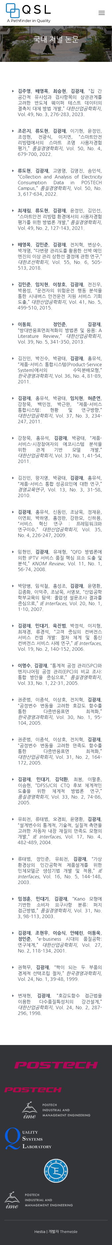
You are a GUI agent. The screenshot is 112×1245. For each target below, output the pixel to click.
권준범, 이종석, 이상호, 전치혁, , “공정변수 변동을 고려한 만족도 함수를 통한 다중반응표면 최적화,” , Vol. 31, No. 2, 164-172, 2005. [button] (60, 751)
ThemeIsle (69, 1232)
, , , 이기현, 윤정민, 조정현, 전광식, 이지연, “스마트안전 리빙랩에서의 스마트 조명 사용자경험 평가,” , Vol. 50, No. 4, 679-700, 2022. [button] (60, 142)
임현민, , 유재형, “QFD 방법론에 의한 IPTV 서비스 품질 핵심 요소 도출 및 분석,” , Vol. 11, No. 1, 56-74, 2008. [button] (60, 561)
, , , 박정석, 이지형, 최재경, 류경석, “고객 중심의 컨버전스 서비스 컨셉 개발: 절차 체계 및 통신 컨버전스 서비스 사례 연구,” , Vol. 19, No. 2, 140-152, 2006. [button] (60, 637)
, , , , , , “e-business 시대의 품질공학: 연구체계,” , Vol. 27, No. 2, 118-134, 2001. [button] (60, 942)
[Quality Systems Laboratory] (30, 13)
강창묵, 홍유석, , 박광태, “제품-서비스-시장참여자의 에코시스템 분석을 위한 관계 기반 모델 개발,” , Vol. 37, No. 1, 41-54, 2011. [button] (60, 450)
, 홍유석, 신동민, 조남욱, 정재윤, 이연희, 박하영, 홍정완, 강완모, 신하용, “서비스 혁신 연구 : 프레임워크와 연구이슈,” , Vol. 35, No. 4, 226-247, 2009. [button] (60, 524)
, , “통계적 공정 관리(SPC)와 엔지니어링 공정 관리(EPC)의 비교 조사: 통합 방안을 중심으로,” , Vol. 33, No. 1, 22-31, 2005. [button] (60, 674)
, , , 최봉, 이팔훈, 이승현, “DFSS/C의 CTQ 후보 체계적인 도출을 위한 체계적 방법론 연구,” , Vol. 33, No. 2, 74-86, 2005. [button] (60, 791)
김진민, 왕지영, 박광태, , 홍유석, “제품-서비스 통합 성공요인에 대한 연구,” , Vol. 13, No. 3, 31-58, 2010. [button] (60, 487)
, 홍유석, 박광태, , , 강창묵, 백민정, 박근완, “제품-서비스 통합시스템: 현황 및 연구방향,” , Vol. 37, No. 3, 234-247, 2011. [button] (60, 410)
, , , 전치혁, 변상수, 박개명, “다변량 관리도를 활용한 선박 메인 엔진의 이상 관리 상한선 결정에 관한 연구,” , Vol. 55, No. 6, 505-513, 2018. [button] (60, 256)
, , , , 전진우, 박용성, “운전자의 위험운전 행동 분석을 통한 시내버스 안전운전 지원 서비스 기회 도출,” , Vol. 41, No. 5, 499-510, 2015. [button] (60, 296)
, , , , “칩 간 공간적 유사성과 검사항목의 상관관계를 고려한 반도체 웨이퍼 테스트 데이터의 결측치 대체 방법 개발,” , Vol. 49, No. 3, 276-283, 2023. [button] (60, 103)
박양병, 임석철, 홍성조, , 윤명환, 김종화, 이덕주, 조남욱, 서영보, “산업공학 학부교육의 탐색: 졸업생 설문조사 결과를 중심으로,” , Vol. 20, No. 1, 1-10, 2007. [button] (60, 597)
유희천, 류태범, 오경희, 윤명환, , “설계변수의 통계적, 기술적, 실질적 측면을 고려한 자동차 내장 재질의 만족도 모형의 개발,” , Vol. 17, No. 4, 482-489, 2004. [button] (60, 831)
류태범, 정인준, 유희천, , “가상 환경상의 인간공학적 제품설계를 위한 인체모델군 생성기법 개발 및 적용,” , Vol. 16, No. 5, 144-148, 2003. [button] (60, 871)
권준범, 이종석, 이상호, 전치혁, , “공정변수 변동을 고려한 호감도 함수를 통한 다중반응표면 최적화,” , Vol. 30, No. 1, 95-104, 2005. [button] (60, 711)
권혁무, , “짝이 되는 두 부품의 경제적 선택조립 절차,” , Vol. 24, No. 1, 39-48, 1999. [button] (60, 973)
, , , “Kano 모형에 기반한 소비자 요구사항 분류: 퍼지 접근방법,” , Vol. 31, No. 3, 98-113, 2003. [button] (60, 908)
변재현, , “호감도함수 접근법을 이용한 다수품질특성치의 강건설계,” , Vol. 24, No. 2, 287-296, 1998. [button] (60, 1004)
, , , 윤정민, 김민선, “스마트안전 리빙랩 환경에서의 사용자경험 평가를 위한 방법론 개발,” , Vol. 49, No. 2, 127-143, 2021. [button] (60, 219)
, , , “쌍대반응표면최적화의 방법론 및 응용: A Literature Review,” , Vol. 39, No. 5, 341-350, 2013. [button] (60, 333)
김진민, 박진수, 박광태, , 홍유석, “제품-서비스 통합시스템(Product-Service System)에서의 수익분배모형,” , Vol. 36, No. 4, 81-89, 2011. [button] (60, 370)
